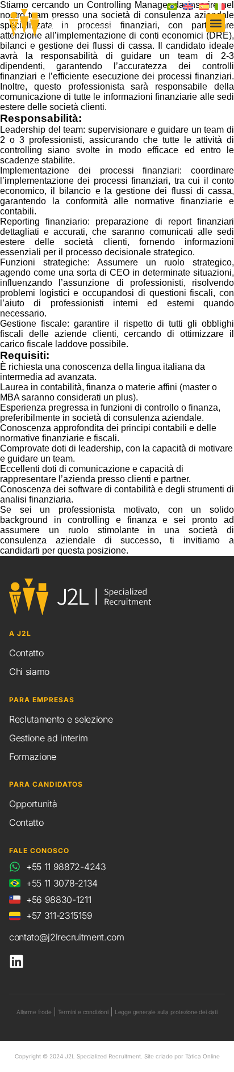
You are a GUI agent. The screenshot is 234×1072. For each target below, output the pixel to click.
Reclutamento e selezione (60, 719)
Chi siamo (29, 671)
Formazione (32, 756)
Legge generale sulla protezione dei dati (166, 1011)
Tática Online (202, 1056)
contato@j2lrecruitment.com (66, 937)
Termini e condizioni (83, 1011)
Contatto (26, 653)
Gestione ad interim (48, 738)
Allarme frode (33, 1011)
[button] (215, 23)
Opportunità (33, 803)
